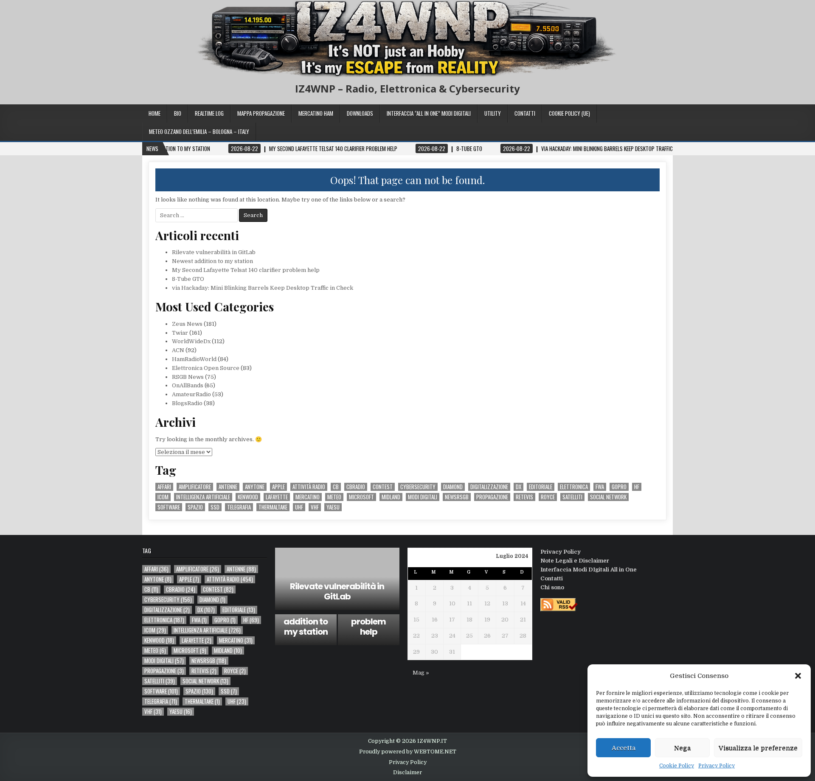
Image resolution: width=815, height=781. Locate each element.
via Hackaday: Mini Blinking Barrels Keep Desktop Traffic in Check (262, 288)
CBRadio (355, 487)
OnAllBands (187, 385)
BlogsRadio (187, 403)
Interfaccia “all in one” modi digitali (429, 113)
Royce (548, 497)
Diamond (453, 487)
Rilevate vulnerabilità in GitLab (214, 252)
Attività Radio (308, 487)
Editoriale (540, 487)
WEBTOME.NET (435, 752)
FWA (600, 487)
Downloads (360, 113)
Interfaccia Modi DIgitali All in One (588, 569)
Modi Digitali (422, 497)
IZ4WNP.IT (432, 741)
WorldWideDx (191, 341)
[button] (798, 676)
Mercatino (307, 497)
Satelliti (572, 497)
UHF (299, 507)
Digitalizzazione (489, 487)
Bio (177, 113)
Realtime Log (209, 113)
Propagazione (492, 497)
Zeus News (187, 324)
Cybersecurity (418, 487)
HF (636, 487)
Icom (163, 497)
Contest (383, 487)
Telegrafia (239, 507)
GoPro (619, 487)
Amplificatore (195, 487)
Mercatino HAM (315, 113)
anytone (254, 487)
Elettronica (574, 487)
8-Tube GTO (188, 279)
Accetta (623, 748)
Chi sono (552, 587)
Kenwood (248, 497)
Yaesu (333, 507)
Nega (682, 748)
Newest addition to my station (212, 261)
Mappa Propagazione (261, 113)
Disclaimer (407, 772)
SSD (215, 507)
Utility (492, 113)
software (168, 507)
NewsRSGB (457, 497)
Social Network (608, 497)
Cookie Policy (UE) (569, 113)
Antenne (228, 487)
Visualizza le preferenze (758, 748)
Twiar (180, 333)
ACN (178, 350)
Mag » (421, 672)
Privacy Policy (716, 766)
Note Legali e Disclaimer (574, 560)
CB (336, 487)
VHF (315, 507)
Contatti (524, 113)
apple (278, 487)
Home (154, 113)
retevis (524, 497)
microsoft (361, 497)
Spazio (195, 507)
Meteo (334, 497)
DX (518, 487)
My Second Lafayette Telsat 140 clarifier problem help (246, 270)
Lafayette (277, 497)
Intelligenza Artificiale (203, 497)
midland (391, 497)
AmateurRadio (191, 394)
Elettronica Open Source (205, 368)
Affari (164, 487)
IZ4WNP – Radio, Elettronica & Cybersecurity (407, 88)
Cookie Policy (676, 766)
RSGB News (188, 377)
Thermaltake (273, 507)
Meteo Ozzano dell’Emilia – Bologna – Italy (199, 131)
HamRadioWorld (194, 359)
